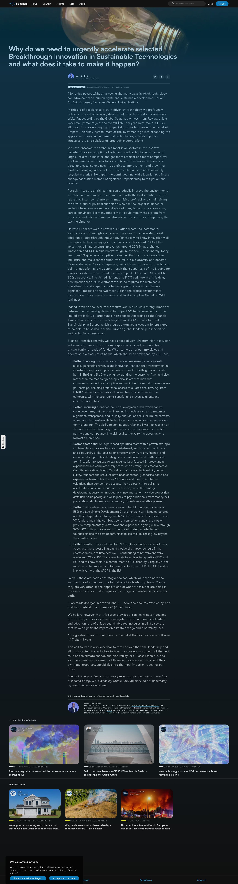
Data (71, 3)
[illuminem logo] (18, 4)
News (34, 3)
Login (210, 3)
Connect (46, 3)
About (82, 3)
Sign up (222, 3)
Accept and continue (64, 878)
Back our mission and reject (28, 878)
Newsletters (3, 441)
